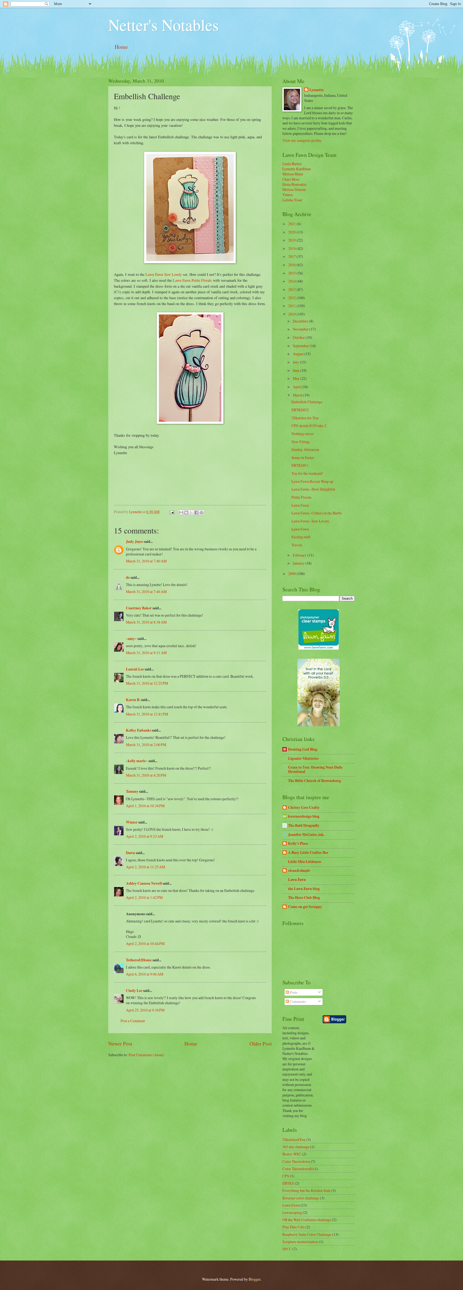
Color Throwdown (296, 1161)
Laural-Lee (135, 669)
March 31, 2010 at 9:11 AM (146, 652)
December (301, 321)
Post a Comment (133, 1020)
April (297, 386)
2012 (292, 297)
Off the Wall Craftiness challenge (306, 1219)
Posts (293, 992)
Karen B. (133, 699)
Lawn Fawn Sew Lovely (163, 274)
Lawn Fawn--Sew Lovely (310, 521)
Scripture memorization (300, 1241)
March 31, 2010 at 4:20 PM (146, 775)
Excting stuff (301, 536)
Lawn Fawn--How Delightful (313, 489)
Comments (297, 1001)
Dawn (130, 852)
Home (121, 46)
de (128, 577)
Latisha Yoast (292, 199)
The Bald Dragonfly (303, 825)
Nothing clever (303, 433)
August (298, 353)
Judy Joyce (134, 541)
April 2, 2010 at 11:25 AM (145, 866)
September (301, 345)
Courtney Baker (139, 608)
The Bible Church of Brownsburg (314, 780)
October (299, 337)
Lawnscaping (292, 1212)
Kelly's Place (298, 843)
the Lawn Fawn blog (304, 888)
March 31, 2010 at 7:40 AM (146, 561)
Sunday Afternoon (305, 449)
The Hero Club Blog (304, 897)
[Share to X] (191, 512)
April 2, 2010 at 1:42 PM (144, 897)
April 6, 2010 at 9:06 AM (144, 974)
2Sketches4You (293, 1139)
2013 (292, 289)
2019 (292, 240)
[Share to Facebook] (196, 512)
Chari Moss (290, 179)
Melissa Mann (292, 173)
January (299, 563)
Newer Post (120, 1043)
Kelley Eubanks (138, 730)
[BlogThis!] (186, 512)
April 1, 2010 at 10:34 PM (145, 805)
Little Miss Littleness (304, 861)
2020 (292, 232)
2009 (292, 573)
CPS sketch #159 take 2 (309, 425)
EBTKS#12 (300, 409)
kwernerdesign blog (303, 816)
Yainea (287, 194)
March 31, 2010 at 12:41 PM (147, 714)
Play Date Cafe (293, 1226)
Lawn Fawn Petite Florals (193, 280)
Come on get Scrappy (305, 906)
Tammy (132, 791)
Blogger (254, 1279)
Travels (297, 544)
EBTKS (288, 1183)
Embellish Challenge (307, 401)
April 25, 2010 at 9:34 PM (145, 1010)
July (296, 362)
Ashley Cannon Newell (144, 883)
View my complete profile (301, 140)
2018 (292, 248)
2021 (292, 223)
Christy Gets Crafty (304, 807)
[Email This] (181, 512)
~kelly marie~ (137, 760)
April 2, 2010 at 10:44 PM (145, 943)
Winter (131, 822)
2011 (292, 305)
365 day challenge (295, 1146)
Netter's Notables (163, 24)
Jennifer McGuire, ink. (306, 834)
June (296, 370)
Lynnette (316, 89)
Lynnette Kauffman (296, 168)
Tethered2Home (139, 960)
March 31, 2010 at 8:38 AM (146, 622)
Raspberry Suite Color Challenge (306, 1234)
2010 (292, 314)
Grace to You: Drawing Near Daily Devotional (315, 769)
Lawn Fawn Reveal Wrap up (312, 481)
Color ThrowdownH (297, 1168)
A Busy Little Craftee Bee (308, 852)
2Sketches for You (305, 417)
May (296, 378)
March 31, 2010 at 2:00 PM (146, 744)
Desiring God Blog (302, 749)
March (298, 395)
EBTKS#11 (300, 465)
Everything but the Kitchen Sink (306, 1190)
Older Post (260, 1043)
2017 (292, 256)
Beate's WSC (291, 1153)
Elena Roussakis (294, 184)
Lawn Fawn (300, 505)
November (301, 329)
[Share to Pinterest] (201, 512)
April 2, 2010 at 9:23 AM (144, 836)
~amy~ (131, 638)
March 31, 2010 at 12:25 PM (147, 683)
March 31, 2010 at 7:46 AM (146, 591)
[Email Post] (171, 511)
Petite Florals (301, 497)
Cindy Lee (134, 990)
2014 (292, 281)
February (300, 555)
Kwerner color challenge (300, 1197)
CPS (285, 1175)
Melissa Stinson (294, 189)
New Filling (300, 441)
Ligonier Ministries (303, 758)
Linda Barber (292, 163)
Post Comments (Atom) (146, 1054)
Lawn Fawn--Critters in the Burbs (317, 513)
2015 (292, 273)
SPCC (287, 1248)
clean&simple (299, 870)
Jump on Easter (303, 457)
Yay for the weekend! (307, 473)
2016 (292, 264)
